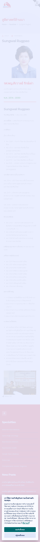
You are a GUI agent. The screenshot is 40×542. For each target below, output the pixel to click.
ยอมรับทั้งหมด (20, 529)
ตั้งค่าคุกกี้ (26, 523)
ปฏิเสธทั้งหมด (20, 535)
